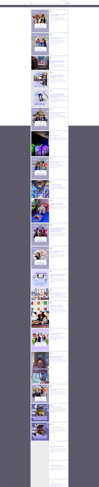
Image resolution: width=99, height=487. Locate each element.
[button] (50, 3)
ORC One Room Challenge (53, 59)
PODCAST (51, 13)
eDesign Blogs (52, 92)
